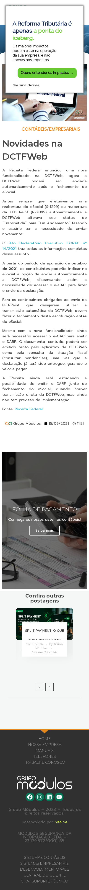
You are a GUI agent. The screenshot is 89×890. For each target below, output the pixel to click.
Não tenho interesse (26, 85)
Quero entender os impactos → (47, 72)
